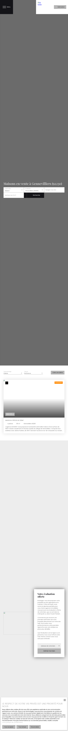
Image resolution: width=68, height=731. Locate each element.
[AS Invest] (41, 7)
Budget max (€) (51, 190)
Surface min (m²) (10, 195)
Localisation (28, 188)
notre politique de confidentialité (12, 722)
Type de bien (8, 188)
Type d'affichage (7, 371)
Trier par (26, 371)
